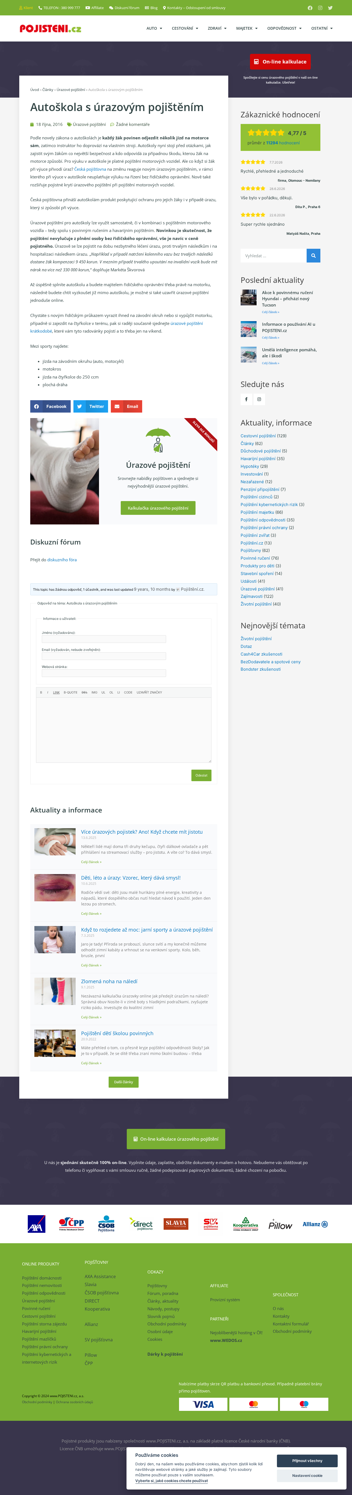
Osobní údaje (160, 1331)
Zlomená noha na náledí (109, 981)
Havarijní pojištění (258, 458)
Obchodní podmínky (166, 1324)
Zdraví (214, 28)
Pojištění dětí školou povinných (117, 1033)
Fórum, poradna (162, 1293)
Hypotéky (250, 466)
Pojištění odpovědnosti (263, 520)
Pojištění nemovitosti (42, 1285)
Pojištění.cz (252, 543)
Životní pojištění (256, 604)
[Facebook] (310, 7)
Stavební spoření (257, 573)
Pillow (91, 1355)
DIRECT (92, 1301)
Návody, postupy (163, 1308)
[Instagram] (320, 7)
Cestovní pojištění (258, 435)
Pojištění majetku (257, 512)
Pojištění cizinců (257, 496)
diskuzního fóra (62, 559)
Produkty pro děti (257, 565)
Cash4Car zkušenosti (261, 654)
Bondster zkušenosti (261, 669)
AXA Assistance (101, 1276)
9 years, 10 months (152, 589)
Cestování (182, 28)
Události (249, 581)
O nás (278, 1308)
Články (47, 89)
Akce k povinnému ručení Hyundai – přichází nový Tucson (287, 299)
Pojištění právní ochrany (264, 527)
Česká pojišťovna (90, 169)
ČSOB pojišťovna (102, 1293)
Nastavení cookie (307, 1475)
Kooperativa (97, 1309)
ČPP (89, 1363)
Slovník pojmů (161, 1316)
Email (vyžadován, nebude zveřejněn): (71, 650)
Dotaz (246, 646)
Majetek (244, 28)
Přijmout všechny (307, 1460)
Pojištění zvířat (255, 535)
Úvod (34, 89)
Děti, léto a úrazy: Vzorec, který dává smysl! (131, 877)
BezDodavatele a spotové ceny (271, 661)
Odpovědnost (281, 28)
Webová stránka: (54, 667)
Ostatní (319, 28)
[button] (50, 406)
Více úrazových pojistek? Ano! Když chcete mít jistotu (142, 831)
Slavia (91, 1284)
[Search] (313, 255)
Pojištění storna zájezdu (44, 1324)
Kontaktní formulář (291, 1324)
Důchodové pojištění (261, 451)
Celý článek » (91, 862)
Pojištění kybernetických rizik (269, 504)
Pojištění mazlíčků (39, 1339)
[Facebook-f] (246, 399)
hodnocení (283, 142)
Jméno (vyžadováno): (58, 633)
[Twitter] (330, 7)
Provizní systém (225, 1299)
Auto (152, 28)
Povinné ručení (255, 558)
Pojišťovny (251, 550)
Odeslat (201, 775)
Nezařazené (252, 481)
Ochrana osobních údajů (74, 1402)
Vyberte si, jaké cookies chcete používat (171, 1481)
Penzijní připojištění (260, 489)
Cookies (154, 1339)
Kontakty (281, 1316)
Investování (252, 474)
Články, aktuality (162, 1301)
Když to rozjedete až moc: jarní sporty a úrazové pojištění (147, 929)
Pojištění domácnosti (42, 1278)
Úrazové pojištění (71, 89)
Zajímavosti (252, 596)
